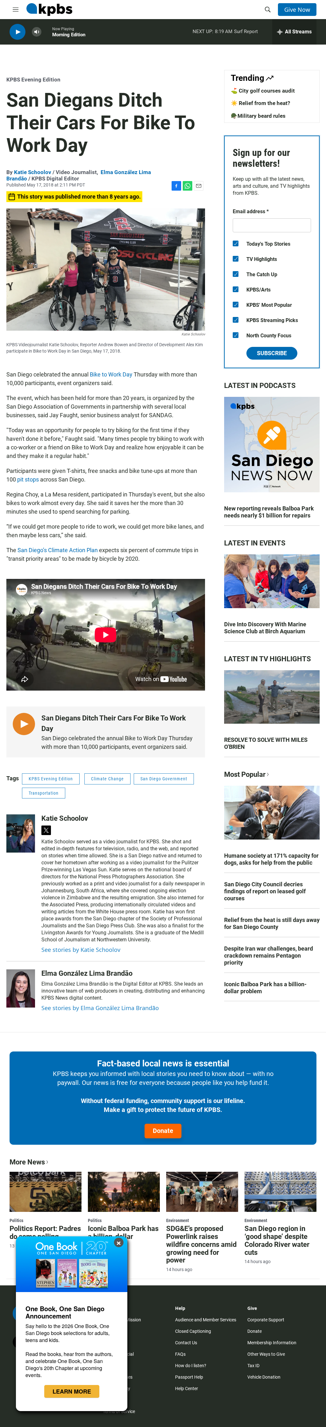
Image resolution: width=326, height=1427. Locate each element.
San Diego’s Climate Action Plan (58, 550)
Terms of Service (119, 1411)
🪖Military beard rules (258, 116)
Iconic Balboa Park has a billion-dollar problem (265, 988)
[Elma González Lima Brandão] (20, 988)
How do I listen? (190, 1365)
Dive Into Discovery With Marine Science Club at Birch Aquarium (265, 628)
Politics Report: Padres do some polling (45, 1233)
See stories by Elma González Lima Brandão (100, 1008)
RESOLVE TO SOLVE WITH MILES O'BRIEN (266, 743)
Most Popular (245, 774)
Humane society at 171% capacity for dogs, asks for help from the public (271, 859)
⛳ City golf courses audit (263, 91)
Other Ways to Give (266, 1354)
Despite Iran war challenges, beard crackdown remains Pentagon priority (268, 955)
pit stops (28, 479)
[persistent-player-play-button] (17, 32)
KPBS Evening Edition (33, 79)
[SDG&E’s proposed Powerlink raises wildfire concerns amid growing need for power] (202, 1192)
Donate (163, 1131)
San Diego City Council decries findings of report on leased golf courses (265, 891)
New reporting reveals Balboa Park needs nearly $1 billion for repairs (269, 512)
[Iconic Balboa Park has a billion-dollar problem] (124, 1192)
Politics (16, 1220)
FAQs (180, 1354)
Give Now (297, 9)
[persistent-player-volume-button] (36, 32)
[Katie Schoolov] (20, 833)
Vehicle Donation (263, 1377)
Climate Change (107, 778)
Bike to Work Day (111, 374)
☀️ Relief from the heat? (260, 103)
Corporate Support (265, 1319)
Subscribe (272, 353)
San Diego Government (163, 778)
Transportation (44, 793)
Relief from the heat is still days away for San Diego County (272, 923)
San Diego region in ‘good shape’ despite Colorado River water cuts (276, 1240)
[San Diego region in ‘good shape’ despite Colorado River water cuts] (280, 1192)
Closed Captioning (193, 1331)
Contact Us (186, 1342)
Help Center (186, 1388)
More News (27, 1162)
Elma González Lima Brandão (86, 973)
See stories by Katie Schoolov (80, 949)
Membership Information (271, 1342)
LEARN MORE (72, 1391)
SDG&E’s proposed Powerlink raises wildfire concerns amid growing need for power (201, 1244)
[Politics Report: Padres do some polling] (46, 1192)
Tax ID (253, 1365)
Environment (177, 1220)
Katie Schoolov (32, 172)
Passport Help (189, 1377)
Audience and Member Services (205, 1319)
